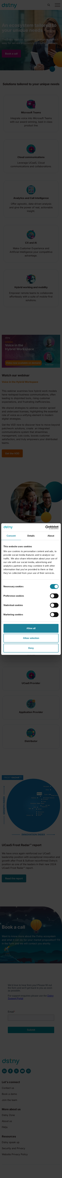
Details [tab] (31, 535)
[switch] (54, 595)
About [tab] (51, 535)
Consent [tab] (11, 535)
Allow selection (31, 638)
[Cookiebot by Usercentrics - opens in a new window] (45, 527)
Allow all (31, 628)
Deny (31, 648)
